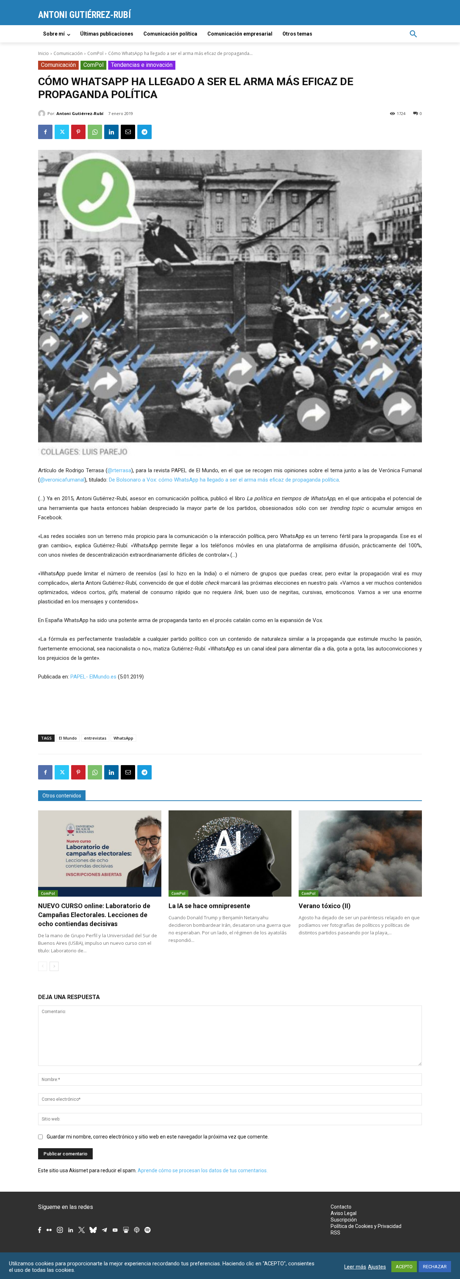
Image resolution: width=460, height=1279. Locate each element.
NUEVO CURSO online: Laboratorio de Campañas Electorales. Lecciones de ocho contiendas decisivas (94, 915)
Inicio (43, 53)
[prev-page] (42, 966)
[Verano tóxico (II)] (360, 853)
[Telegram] (144, 132)
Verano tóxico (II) (325, 906)
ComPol (95, 53)
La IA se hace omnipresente (209, 906)
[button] (413, 33)
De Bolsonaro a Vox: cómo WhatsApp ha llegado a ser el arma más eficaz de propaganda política (224, 480)
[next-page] (54, 966)
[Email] (128, 132)
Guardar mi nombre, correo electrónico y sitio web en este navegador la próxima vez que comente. (158, 1137)
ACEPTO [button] (404, 1266)
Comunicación (68, 53)
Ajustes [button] (377, 1267)
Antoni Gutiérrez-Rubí (80, 113)
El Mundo (68, 738)
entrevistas (95, 738)
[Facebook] (45, 132)
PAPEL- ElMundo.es (93, 676)
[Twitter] (62, 132)
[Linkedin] (111, 132)
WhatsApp (123, 738)
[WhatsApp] (95, 132)
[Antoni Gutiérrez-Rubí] (42, 113)
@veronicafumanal (62, 480)
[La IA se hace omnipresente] (230, 853)
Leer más (355, 1267)
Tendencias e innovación (141, 64)
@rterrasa (119, 470)
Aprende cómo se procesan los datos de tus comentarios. (203, 1170)
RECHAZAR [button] (435, 1266)
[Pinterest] (78, 132)
